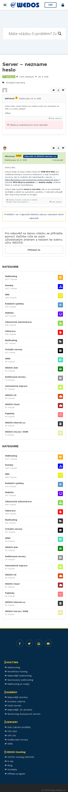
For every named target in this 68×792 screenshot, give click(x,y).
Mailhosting (11, 340)
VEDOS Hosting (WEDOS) (20, 757)
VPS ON (11, 735)
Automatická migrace (16, 386)
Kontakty (12, 769)
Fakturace (10, 331)
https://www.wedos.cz (20, 202)
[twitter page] (29, 643)
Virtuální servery (15, 82)
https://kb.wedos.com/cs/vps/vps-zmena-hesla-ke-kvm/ (32, 180)
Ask (50, 5)
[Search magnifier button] (59, 33)
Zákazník (58, 118)
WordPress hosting (17, 671)
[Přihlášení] (63, 5)
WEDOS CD (10, 395)
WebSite (9, 313)
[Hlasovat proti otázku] (63, 90)
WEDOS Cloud (12, 404)
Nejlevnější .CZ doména (19, 709)
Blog (9, 765)
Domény (9, 285)
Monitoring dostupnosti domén (23, 714)
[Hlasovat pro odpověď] (53, 148)
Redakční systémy (14, 304)
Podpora (59, 202)
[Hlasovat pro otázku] (53, 90)
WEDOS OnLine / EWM (16, 432)
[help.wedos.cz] (25, 4)
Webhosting (11, 276)
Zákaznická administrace (18, 322)
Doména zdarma (16, 701)
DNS (7, 294)
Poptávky (9, 413)
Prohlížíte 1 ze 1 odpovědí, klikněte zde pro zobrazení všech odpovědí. (34, 216)
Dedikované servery (15, 377)
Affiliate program (16, 773)
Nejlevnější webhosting (19, 675)
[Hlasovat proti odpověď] (63, 148)
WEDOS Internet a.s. (15, 422)
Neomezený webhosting (20, 680)
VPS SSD (12, 731)
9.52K (18, 156)
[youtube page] (48, 643)
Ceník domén (14, 705)
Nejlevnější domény (17, 697)
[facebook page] (19, 643)
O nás (10, 761)
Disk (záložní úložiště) (19, 727)
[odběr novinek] (38, 643)
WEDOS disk (11, 368)
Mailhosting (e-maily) (18, 684)
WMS (7, 358)
